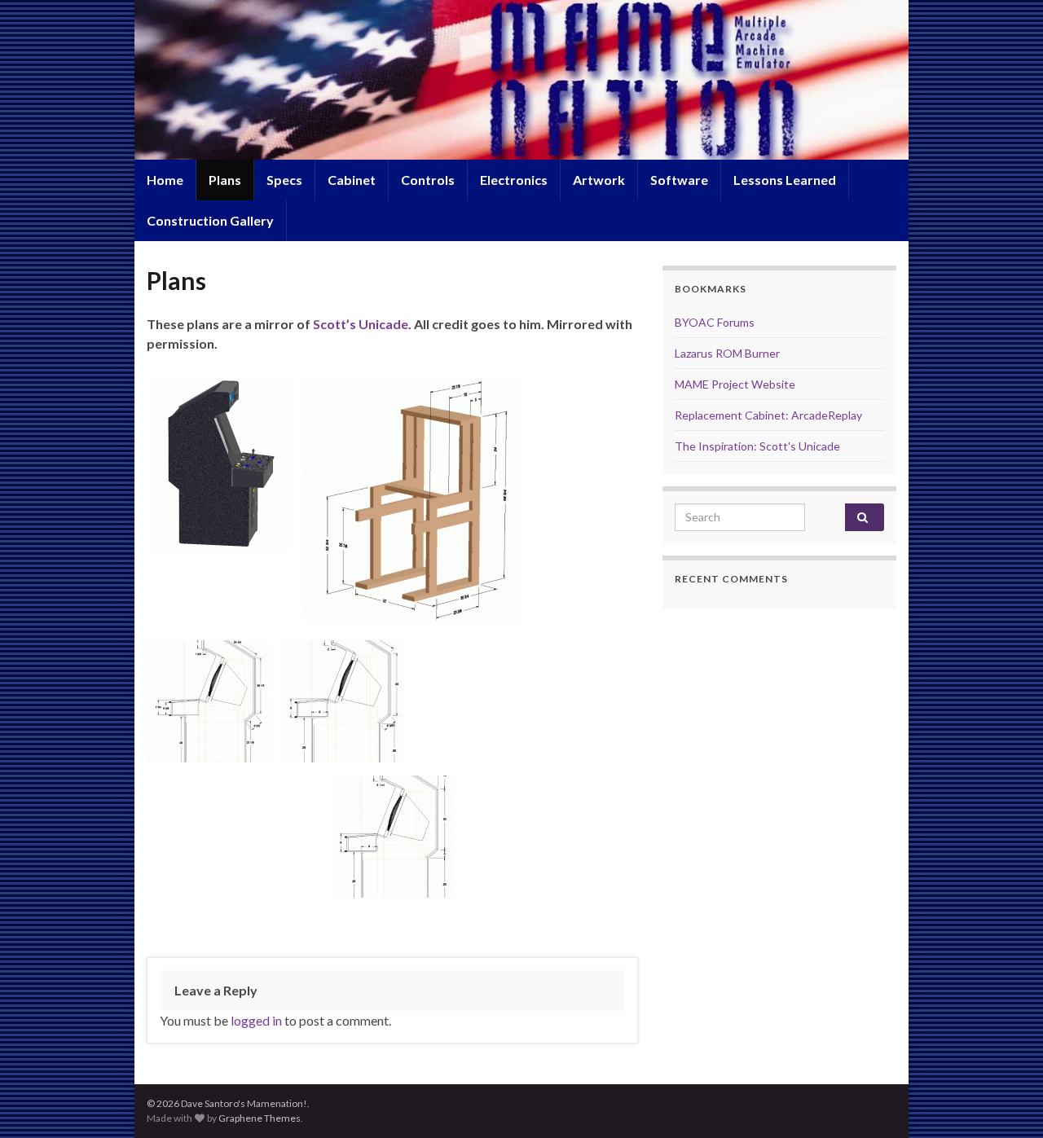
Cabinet (352, 179)
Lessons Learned (784, 179)
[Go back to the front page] (521, 80)
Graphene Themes (259, 1118)
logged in (256, 1020)
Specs (284, 179)
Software (679, 179)
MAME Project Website (735, 384)
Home (165, 179)
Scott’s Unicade (360, 324)
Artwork (599, 179)
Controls (428, 179)
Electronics (514, 179)
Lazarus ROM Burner (727, 353)
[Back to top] (1006, 1101)
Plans (225, 179)
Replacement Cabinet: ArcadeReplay (768, 415)
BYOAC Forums (715, 322)
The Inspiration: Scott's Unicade (757, 446)
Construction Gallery (210, 220)
